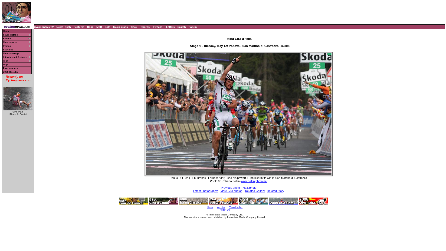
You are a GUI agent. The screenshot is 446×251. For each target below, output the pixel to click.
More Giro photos (231, 191)
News (59, 27)
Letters (170, 27)
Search (181, 27)
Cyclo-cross (120, 27)
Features (79, 27)
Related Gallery (255, 191)
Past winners (10, 68)
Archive (221, 207)
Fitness (157, 27)
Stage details (10, 34)
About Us (225, 209)
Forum (193, 27)
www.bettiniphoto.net (254, 181)
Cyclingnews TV (44, 27)
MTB (99, 27)
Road (90, 27)
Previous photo (230, 187)
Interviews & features (15, 57)
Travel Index (236, 207)
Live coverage (11, 53)
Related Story (275, 191)
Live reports (10, 42)
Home (6, 31)
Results (7, 38)
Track (134, 27)
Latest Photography (205, 191)
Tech (68, 27)
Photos (145, 27)
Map (5, 64)
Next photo (249, 187)
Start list (8, 49)
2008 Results (10, 72)
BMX (107, 27)
